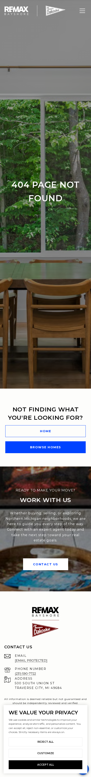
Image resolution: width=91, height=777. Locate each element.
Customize (45, 753)
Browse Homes (45, 447)
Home (45, 431)
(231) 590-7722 (25, 674)
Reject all (45, 741)
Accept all (45, 764)
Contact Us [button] (45, 564)
